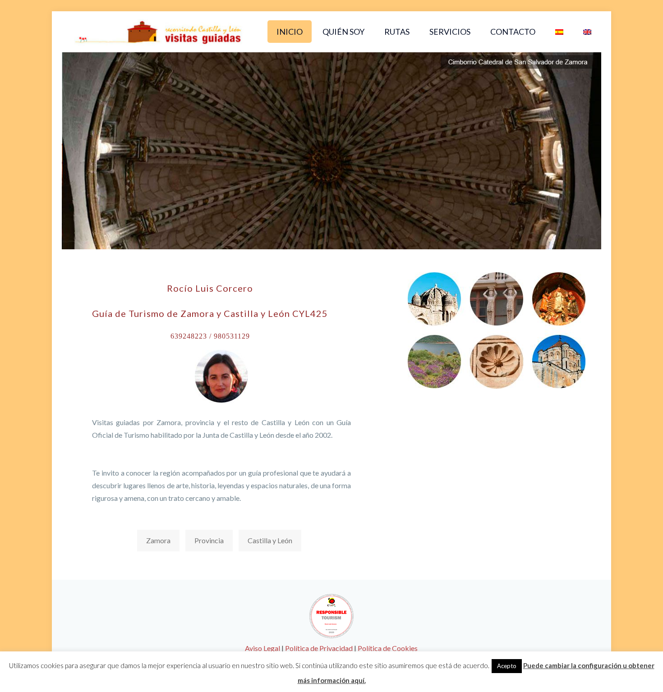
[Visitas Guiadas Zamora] (158, 31)
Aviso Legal (262, 648)
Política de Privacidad (319, 648)
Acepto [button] (506, 665)
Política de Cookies (388, 648)
